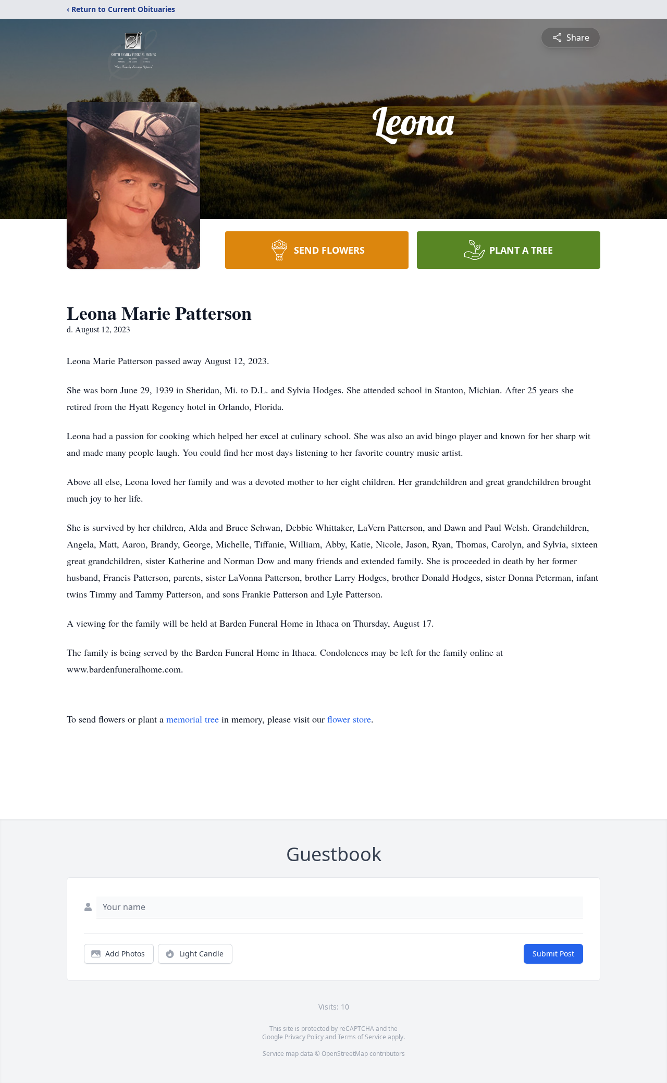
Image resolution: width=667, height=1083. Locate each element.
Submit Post (553, 953)
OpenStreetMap (345, 1053)
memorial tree (192, 719)
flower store (349, 719)
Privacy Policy (304, 1036)
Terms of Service (362, 1036)
